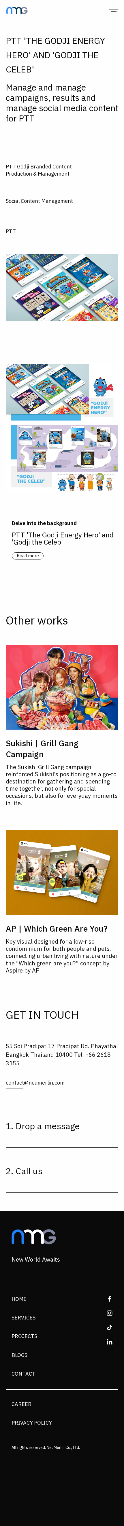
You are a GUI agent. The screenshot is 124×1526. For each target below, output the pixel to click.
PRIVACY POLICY (32, 1423)
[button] (114, 10)
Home (19, 1299)
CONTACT (23, 1374)
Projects (24, 1336)
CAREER (21, 1404)
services (23, 1318)
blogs (19, 1355)
